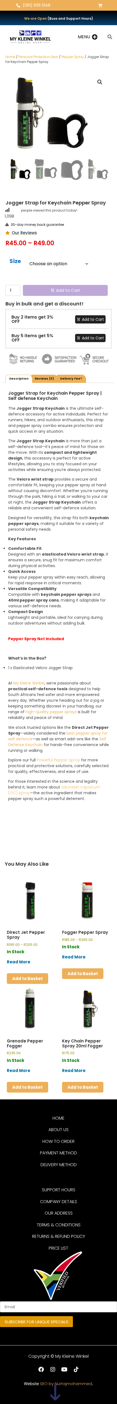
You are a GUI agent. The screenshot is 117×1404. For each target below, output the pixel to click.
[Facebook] (41, 1369)
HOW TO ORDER (58, 1141)
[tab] (18, 379)
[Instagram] (52, 1369)
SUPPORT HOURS (58, 1190)
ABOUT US (58, 1129)
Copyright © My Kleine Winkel (58, 1356)
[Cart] (100, 5)
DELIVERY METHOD (59, 1165)
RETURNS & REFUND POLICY (58, 1236)
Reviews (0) (44, 378)
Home (10, 56)
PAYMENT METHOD (58, 1153)
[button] (84, 36)
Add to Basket (27, 978)
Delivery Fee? (71, 378)
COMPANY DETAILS (58, 1201)
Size (15, 261)
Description (19, 378)
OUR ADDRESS (59, 1213)
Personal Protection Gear (38, 56)
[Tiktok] (76, 1369)
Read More (18, 962)
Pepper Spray (72, 56)
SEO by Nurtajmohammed (66, 1383)
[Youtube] (64, 1369)
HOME (58, 1118)
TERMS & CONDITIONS (59, 1225)
